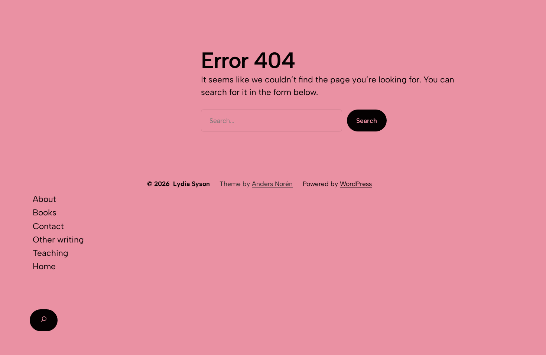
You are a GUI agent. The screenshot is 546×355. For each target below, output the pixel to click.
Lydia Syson (191, 184)
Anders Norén (272, 184)
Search (366, 120)
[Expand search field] (44, 320)
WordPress (356, 184)
